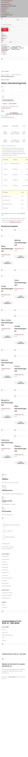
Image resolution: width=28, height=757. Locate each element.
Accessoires (5, 575)
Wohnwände (5, 567)
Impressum (4, 632)
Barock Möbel (5, 583)
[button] (7, 263)
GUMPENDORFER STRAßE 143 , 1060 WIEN (14, 654)
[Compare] (3, 243)
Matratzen (4, 580)
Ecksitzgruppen (5, 559)
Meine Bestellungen (7, 595)
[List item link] (14, 531)
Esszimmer (4, 562)
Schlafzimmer (5, 564)
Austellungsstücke (6, 585)
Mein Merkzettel (6, 598)
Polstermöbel (5, 556)
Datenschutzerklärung (7, 635)
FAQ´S (3, 605)
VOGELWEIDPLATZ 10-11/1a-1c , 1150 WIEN (12, 622)
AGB (3, 637)
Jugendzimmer (5, 572)
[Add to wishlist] (3, 259)
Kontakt (4, 640)
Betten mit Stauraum (7, 578)
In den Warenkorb (8, 100)
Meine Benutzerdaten (7, 592)
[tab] (14, 112)
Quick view (3, 266)
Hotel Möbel (5, 570)
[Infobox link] (14, 340)
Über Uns (4, 629)
